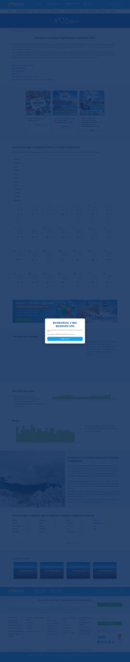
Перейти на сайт (65, 339)
